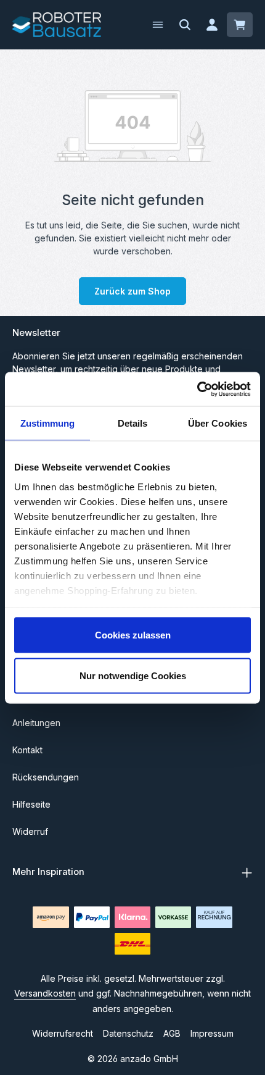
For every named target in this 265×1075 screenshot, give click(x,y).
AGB (172, 1033)
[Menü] (157, 24)
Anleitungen (36, 722)
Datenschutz (128, 1033)
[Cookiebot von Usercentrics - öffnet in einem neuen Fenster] (197, 389)
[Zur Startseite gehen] (56, 24)
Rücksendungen (45, 777)
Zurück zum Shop (132, 291)
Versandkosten (45, 993)
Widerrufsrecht (62, 1033)
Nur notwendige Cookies (133, 675)
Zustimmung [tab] (47, 423)
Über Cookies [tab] (217, 423)
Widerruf (30, 831)
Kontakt (27, 750)
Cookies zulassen (133, 635)
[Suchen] (185, 24)
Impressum (212, 1033)
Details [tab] (133, 423)
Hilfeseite (31, 804)
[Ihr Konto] (212, 24)
